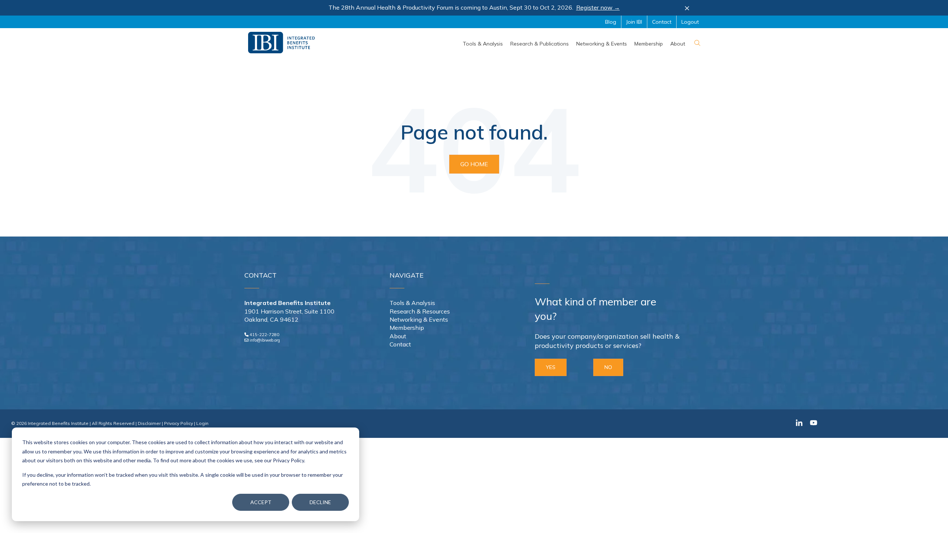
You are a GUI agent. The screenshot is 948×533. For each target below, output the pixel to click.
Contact (400, 344)
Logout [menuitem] (690, 22)
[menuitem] (483, 43)
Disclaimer (149, 423)
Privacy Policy (178, 423)
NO (608, 367)
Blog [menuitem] (610, 22)
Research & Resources (420, 311)
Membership (407, 327)
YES (550, 367)
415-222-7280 (264, 334)
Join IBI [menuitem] (634, 22)
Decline (320, 502)
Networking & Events (419, 319)
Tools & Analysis (412, 302)
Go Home (474, 164)
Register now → (598, 7)
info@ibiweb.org (265, 340)
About (398, 336)
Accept (260, 502)
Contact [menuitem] (661, 22)
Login (202, 423)
